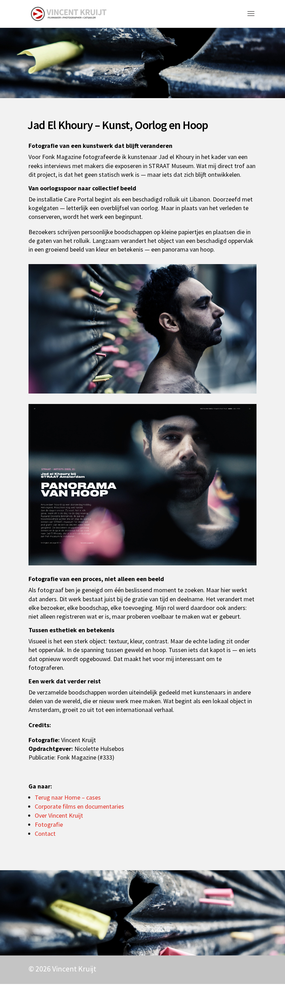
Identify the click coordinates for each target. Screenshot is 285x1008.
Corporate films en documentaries (79, 806)
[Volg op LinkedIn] (212, 994)
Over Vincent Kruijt (59, 815)
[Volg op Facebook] (248, 994)
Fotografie (49, 824)
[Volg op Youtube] (194, 994)
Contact (45, 834)
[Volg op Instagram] (230, 994)
